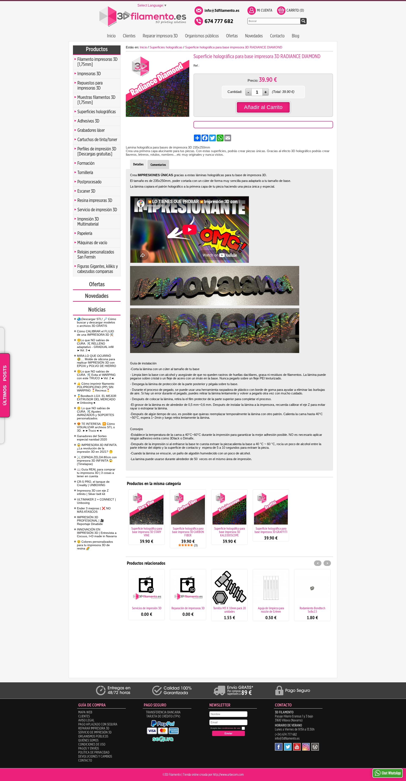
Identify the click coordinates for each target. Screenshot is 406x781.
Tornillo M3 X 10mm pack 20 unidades (229, 609)
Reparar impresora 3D (160, 36)
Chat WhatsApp (391, 773)
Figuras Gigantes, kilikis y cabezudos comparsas (97, 269)
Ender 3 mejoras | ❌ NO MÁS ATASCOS (94, 510)
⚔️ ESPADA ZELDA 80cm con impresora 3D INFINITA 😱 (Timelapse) (97, 460)
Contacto (277, 36)
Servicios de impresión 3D (146, 608)
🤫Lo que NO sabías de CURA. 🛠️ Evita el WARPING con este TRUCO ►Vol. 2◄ (96, 375)
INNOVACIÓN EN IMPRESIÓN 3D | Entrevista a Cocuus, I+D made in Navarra (97, 533)
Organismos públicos (202, 36)
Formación (86, 163)
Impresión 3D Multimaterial (88, 221)
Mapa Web (85, 712)
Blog (295, 36)
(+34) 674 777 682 (286, 734)
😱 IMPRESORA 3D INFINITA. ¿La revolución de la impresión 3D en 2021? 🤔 (97, 448)
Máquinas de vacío (92, 242)
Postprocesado (89, 182)
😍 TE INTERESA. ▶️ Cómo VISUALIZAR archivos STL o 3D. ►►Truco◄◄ (96, 427)
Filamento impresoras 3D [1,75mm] (97, 62)
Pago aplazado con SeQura (97, 724)
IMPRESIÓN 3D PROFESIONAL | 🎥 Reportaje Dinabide (90, 520)
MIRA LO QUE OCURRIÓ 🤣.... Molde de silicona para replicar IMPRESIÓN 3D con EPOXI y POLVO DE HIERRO (96, 361)
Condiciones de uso (91, 744)
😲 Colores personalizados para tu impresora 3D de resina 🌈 (95, 545)
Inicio (111, 36)
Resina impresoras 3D (94, 200)
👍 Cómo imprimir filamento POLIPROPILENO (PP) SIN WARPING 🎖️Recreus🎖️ (95, 387)
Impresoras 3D (89, 73)
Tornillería (85, 172)
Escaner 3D (86, 191)
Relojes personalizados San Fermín (95, 254)
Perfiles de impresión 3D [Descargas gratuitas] (96, 151)
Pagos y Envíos (88, 748)
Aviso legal (86, 720)
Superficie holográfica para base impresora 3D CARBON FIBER (188, 531)
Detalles (138, 164)
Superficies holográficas (96, 111)
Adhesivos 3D (88, 121)
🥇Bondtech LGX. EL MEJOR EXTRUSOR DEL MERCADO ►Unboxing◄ (96, 399)
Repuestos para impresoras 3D (90, 85)
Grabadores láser (91, 130)
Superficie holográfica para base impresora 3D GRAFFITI (271, 530)
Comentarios (158, 164)
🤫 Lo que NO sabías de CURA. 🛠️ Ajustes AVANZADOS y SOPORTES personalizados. (95, 413)
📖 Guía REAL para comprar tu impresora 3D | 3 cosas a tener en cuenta (96, 473)
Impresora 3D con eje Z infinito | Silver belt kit (93, 492)
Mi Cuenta (264, 10)
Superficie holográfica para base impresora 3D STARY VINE (146, 531)
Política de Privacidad (94, 752)
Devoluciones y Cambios (95, 756)
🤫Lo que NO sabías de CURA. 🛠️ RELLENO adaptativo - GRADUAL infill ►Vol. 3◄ (95, 345)
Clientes (129, 36)
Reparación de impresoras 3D (187, 608)
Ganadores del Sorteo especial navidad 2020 (92, 437)
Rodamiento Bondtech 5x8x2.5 (312, 609)
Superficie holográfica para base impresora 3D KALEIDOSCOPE (229, 531)
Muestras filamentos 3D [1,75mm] (96, 100)
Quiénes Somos (88, 740)
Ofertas (232, 36)
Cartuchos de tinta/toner (97, 139)
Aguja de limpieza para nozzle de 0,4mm (271, 609)
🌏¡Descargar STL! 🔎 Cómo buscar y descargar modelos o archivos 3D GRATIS (96, 322)
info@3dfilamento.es (287, 738)
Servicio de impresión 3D (97, 209)
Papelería (84, 233)
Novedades (254, 36)
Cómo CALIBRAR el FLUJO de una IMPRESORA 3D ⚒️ (95, 333)
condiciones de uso (230, 728)
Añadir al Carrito (263, 107)
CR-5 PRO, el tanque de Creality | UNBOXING (93, 483)
